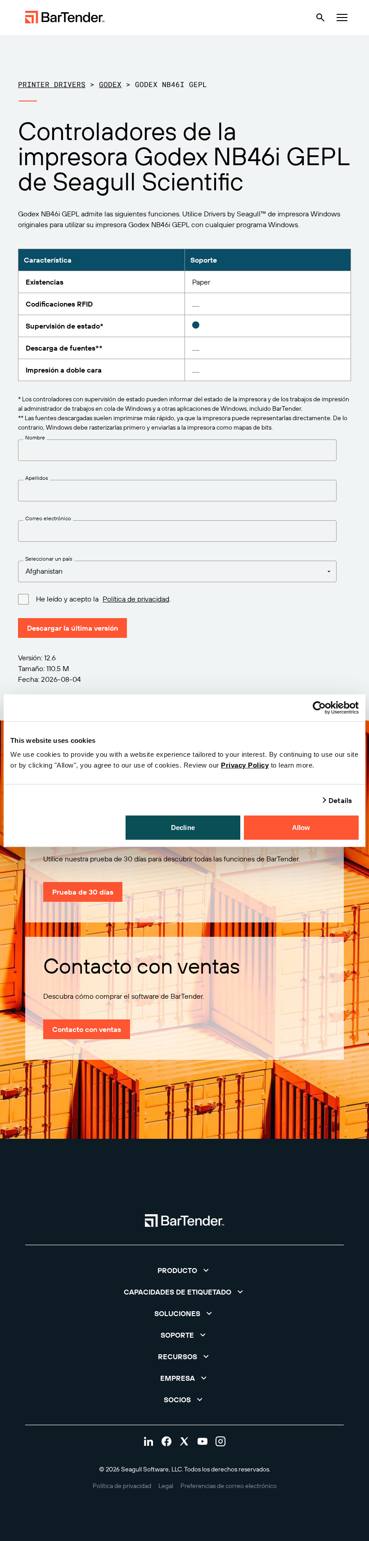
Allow (301, 827)
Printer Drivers (52, 84)
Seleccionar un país (48, 559)
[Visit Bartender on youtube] (202, 1441)
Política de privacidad (136, 598)
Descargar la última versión (72, 627)
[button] (184, 1270)
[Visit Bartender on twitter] (184, 1441)
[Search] (320, 17)
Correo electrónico (48, 518)
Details (340, 799)
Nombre (35, 438)
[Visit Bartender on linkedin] (148, 1441)
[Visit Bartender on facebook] (166, 1441)
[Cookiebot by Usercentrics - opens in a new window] (319, 707)
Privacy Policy (245, 765)
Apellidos (36, 478)
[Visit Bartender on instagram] (220, 1441)
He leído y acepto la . (103, 599)
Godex (110, 84)
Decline (183, 827)
